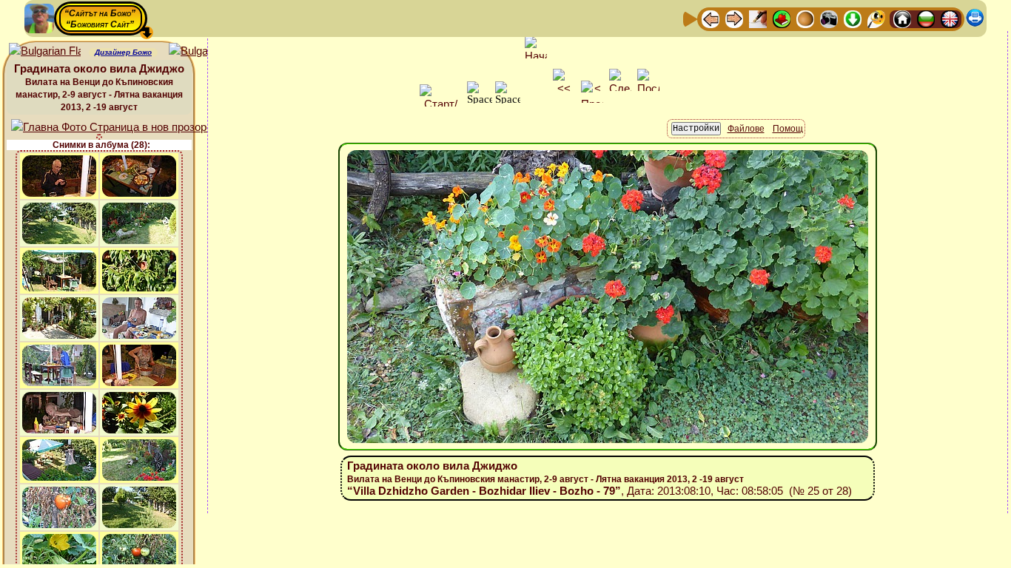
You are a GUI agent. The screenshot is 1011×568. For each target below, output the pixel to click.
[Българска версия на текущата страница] (204, 51)
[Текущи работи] (805, 18)
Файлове (746, 129)
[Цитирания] (781, 18)
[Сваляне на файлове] (852, 18)
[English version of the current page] (44, 51)
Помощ (788, 129)
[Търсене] (876, 18)
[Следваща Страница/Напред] (734, 18)
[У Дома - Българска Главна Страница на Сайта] (926, 18)
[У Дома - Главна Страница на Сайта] (902, 18)
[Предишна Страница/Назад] (710, 18)
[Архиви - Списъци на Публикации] (758, 18)
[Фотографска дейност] (829, 18)
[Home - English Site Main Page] (949, 18)
